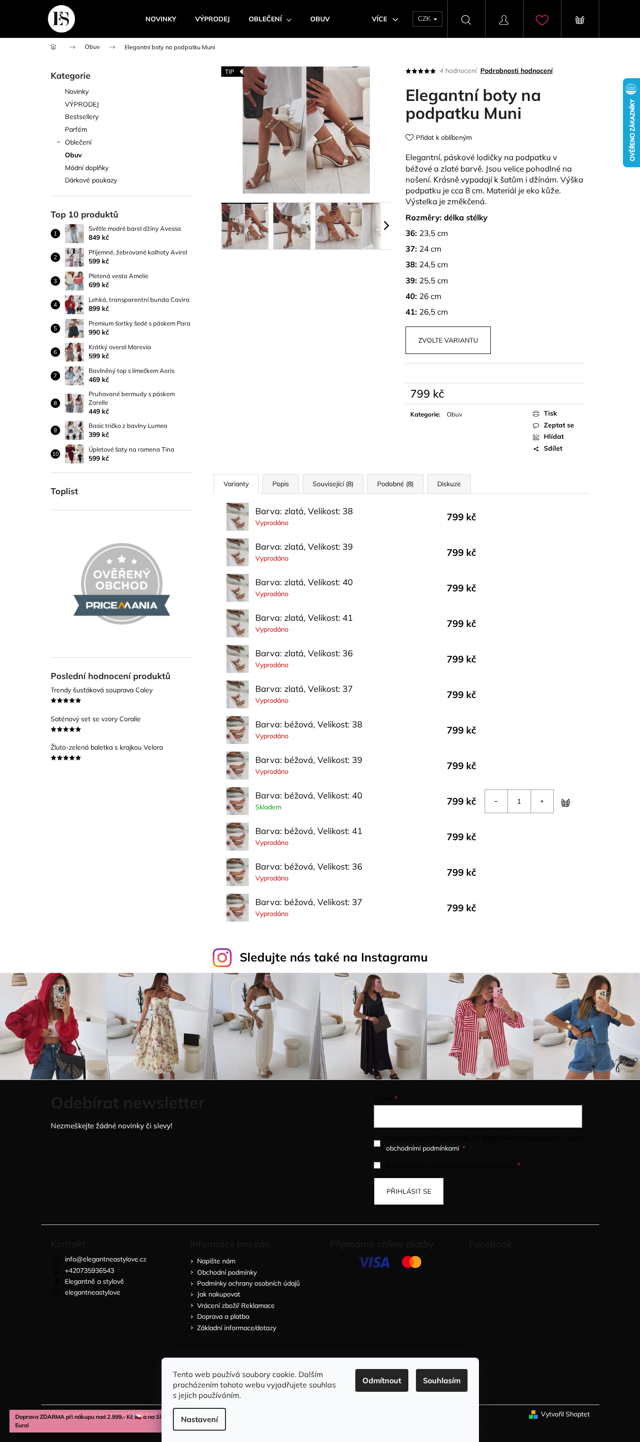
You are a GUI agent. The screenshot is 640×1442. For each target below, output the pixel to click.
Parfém (76, 129)
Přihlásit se (409, 1191)
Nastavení (199, 1419)
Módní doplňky (86, 167)
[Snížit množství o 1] (496, 801)
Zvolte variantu (448, 340)
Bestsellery (82, 116)
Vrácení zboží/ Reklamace (236, 1305)
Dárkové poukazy (91, 180)
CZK (425, 18)
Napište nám (216, 1261)
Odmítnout (381, 1380)
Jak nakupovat (218, 1294)
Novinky (77, 91)
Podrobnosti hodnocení (516, 70)
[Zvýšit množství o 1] (542, 801)
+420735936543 (89, 1270)
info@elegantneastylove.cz (105, 1259)
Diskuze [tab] (449, 484)
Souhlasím (441, 1380)
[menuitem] (161, 19)
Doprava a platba (223, 1316)
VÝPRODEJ (82, 104)
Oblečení (78, 142)
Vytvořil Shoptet (565, 1414)
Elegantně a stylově (94, 1281)
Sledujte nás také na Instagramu (334, 957)
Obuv (73, 155)
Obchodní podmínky (227, 1272)
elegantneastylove (92, 1292)
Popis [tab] (280, 484)
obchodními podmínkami (422, 1148)
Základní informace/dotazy (236, 1328)
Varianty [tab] (236, 484)
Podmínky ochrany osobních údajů (248, 1283)
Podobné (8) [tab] (395, 484)
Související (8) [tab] (333, 484)
